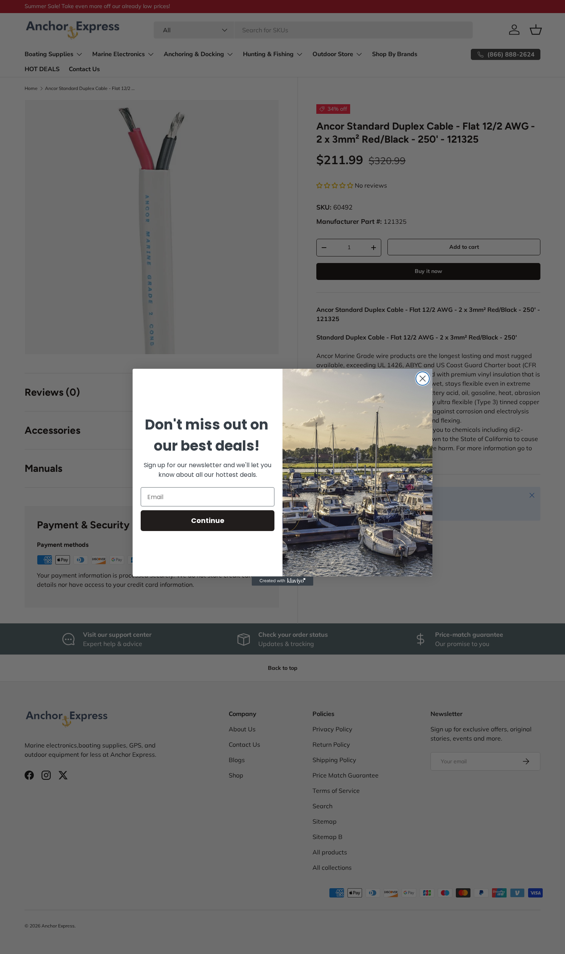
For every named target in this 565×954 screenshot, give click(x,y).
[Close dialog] (422, 378)
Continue (207, 520)
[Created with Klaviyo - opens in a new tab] (282, 581)
